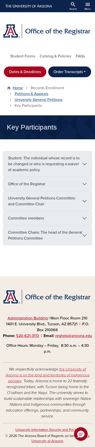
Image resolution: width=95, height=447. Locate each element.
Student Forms (22, 56)
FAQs (80, 56)
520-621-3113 (27, 335)
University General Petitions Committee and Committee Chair (41, 201)
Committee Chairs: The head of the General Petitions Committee (45, 235)
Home (18, 88)
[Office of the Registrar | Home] (47, 31)
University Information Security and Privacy (47, 430)
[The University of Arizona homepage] (28, 6)
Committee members (26, 218)
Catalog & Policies (55, 56)
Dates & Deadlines (25, 71)
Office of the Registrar (26, 184)
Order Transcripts (68, 71)
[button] (81, 434)
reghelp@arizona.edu (73, 335)
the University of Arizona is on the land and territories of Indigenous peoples (48, 375)
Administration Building (28, 318)
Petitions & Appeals (31, 93)
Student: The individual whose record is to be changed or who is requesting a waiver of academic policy (44, 164)
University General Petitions (38, 99)
